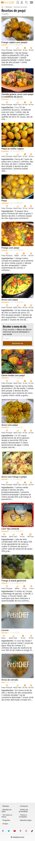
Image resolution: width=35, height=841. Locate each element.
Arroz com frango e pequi (14, 477)
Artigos (5, 824)
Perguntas (6, 820)
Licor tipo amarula (10, 528)
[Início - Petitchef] (2, 7)
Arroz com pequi (9, 299)
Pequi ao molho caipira (12, 148)
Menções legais (26, 820)
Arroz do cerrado (9, 680)
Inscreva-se (17, 343)
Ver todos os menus (6, 816)
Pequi (4, 200)
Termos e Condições (23, 816)
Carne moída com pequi (13, 375)
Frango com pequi (10, 248)
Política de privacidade (23, 810)
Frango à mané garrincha (13, 580)
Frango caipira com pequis (14, 42)
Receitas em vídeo (6, 810)
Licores (5, 630)
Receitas (6, 806)
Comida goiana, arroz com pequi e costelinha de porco (17, 95)
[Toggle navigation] (31, 2)
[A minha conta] (22, 2)
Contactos (24, 806)
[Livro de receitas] (18, 2)
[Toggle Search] (26, 2)
